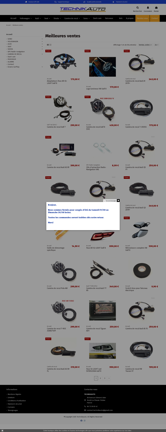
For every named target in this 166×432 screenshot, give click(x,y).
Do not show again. (111, 201)
